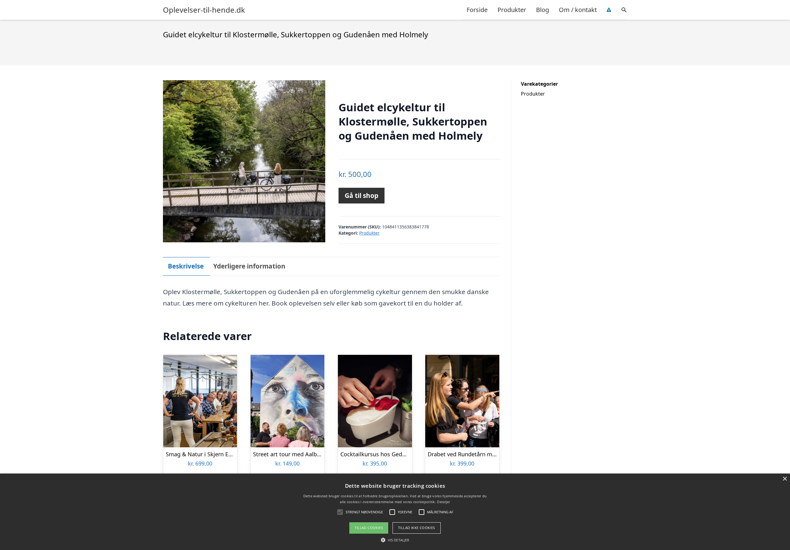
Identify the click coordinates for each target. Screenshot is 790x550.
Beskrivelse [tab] (186, 266)
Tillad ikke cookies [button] (416, 527)
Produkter (511, 10)
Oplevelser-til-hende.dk (204, 10)
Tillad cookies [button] (369, 527)
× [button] (784, 479)
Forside (477, 10)
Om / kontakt (578, 10)
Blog (542, 10)
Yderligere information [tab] (249, 266)
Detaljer (443, 501)
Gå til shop (361, 195)
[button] (395, 540)
